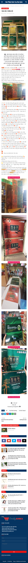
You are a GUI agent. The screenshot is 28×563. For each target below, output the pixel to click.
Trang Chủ (4, 561)
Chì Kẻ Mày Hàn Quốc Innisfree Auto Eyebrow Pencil (17, 479)
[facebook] (4, 440)
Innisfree (4, 470)
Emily (14, 406)
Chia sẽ (15, 403)
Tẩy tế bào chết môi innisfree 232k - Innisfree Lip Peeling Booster (17, 486)
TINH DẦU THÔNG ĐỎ (11, 428)
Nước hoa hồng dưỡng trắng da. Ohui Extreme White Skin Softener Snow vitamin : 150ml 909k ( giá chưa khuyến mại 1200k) (17, 464)
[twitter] (14, 440)
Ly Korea (4, 13)
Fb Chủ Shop (10, 561)
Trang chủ (3, 6)
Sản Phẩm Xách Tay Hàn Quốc (14, 2)
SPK (6, 410)
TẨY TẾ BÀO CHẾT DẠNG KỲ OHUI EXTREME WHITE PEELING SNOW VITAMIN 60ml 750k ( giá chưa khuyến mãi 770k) (16, 450)
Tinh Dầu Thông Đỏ (10, 6)
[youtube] (9, 440)
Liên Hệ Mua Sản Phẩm (14, 177)
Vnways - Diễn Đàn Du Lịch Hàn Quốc (19, 561)
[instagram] (19, 440)
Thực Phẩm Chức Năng (13, 410)
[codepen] (24, 440)
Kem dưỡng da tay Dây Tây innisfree (14, 473)
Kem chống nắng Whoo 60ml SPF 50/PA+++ (15, 495)
